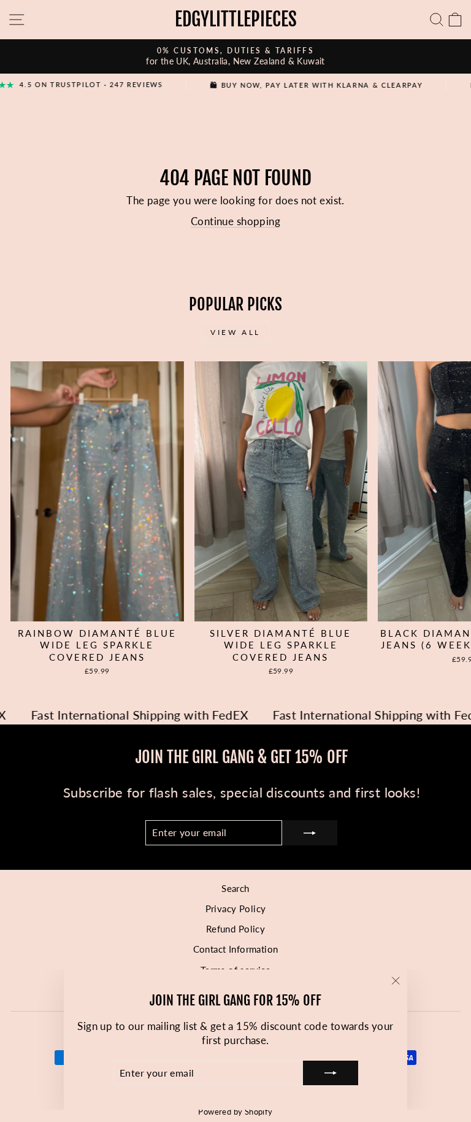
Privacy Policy (235, 908)
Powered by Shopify (235, 1111)
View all (235, 332)
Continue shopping (235, 221)
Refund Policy (235, 928)
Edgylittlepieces (236, 19)
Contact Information (235, 949)
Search (235, 888)
